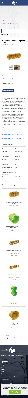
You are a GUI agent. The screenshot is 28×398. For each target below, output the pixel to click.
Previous (2, 337)
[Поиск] (25, 31)
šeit (26, 388)
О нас (2, 371)
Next (25, 337)
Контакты (3, 373)
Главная (2, 7)
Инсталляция (3, 14)
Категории (4, 34)
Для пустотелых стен (5, 20)
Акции (2, 367)
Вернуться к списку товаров (9, 27)
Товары (3, 365)
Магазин (2, 10)
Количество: (5, 76)
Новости (3, 369)
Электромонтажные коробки (7, 17)
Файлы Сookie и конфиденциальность (10, 376)
